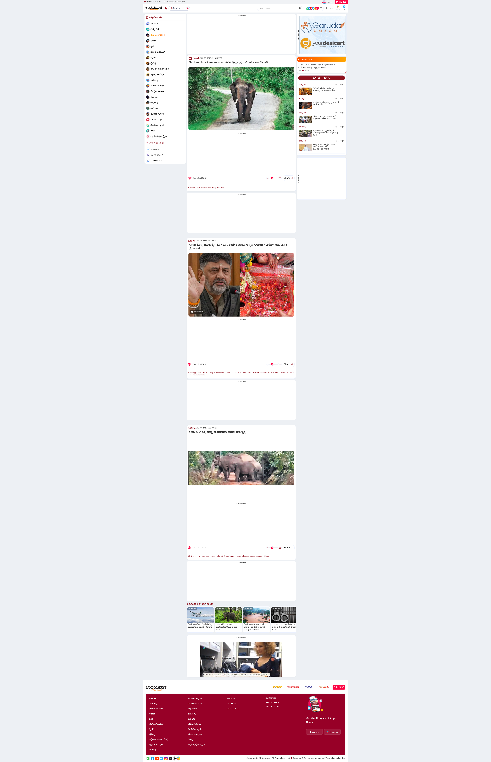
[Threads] (174, 758)
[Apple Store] (314, 732)
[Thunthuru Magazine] (323, 687)
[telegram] (161, 758)
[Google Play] (332, 732)
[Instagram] (166, 758)
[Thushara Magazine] (308, 687)
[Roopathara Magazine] (293, 687)
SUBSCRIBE (341, 2)
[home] (154, 8)
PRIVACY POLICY (273, 703)
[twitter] (170, 758)
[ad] (322, 35)
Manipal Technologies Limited (331, 758)
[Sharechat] (178, 758)
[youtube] (157, 758)
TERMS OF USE (273, 707)
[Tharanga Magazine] (277, 687)
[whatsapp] (148, 758)
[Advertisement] (241, 35)
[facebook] (152, 758)
